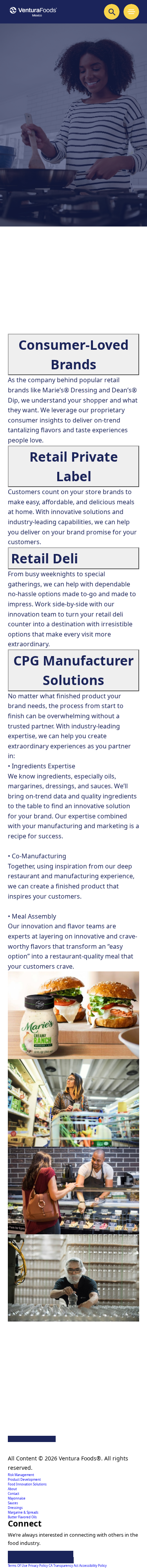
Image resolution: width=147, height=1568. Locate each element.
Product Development (24, 1479)
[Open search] (112, 12)
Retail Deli (44, 558)
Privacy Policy (38, 1565)
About (12, 1489)
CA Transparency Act (64, 1565)
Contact (13, 1493)
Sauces (13, 1503)
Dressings (15, 1507)
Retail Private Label (73, 466)
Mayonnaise (16, 1498)
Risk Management (21, 1475)
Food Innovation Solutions (27, 1484)
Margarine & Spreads (23, 1512)
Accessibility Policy (93, 1565)
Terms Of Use (18, 1565)
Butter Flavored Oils (22, 1517)
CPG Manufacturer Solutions (73, 670)
